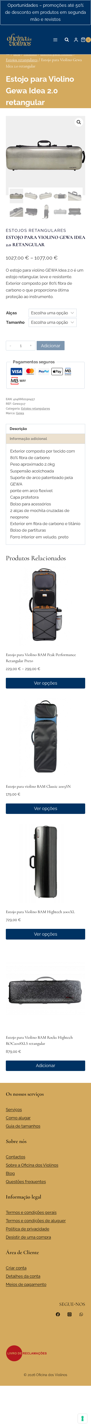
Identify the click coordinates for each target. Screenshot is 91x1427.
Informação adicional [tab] (28, 439)
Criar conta (16, 1267)
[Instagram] (69, 1314)
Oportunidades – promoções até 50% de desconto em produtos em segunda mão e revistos (45, 12)
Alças (11, 312)
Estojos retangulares (36, 230)
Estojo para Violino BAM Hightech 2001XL (40, 911)
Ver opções (45, 683)
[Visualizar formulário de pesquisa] (66, 39)
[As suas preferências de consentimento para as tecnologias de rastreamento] (82, 1418)
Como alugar (18, 1117)
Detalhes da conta (23, 1276)
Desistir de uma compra (28, 1237)
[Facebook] (58, 1314)
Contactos (15, 1156)
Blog (10, 1173)
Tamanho (15, 322)
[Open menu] (55, 39)
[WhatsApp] (81, 1314)
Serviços (14, 1109)
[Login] (76, 40)
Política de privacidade (27, 1228)
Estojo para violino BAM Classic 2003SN (38, 786)
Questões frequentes (26, 1181)
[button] (78, 122)
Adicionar (50, 345)
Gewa (20, 413)
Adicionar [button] (45, 1065)
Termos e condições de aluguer (36, 1220)
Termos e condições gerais (31, 1212)
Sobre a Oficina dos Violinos (32, 1165)
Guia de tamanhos (23, 1126)
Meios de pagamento (26, 1284)
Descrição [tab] (18, 429)
